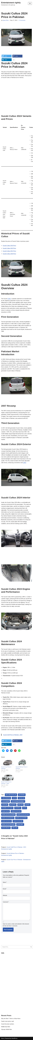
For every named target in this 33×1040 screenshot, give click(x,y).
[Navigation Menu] (30, 3)
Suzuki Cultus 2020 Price (9, 253)
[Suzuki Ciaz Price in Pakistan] (7, 762)
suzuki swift (20, 824)
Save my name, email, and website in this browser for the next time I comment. (16, 924)
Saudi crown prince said (7, 1021)
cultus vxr (5, 804)
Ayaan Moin (6, 20)
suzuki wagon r (6, 827)
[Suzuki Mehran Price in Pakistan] (22, 762)
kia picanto (13, 804)
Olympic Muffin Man (6, 1029)
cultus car (21, 798)
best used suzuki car (11, 794)
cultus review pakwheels (18, 801)
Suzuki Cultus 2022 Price (9, 248)
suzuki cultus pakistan (8, 817)
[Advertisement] (16, 97)
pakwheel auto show (7, 807)
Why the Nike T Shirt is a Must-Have (10, 1018)
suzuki (24, 807)
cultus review (5, 801)
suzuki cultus (5, 811)
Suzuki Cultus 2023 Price (9, 245)
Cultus (9, 298)
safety (24, 462)
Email (5, 888)
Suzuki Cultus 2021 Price (9, 251)
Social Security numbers (7, 1024)
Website (5, 895)
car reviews (22, 794)
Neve (2, 1038)
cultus (14, 798)
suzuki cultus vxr (17, 821)
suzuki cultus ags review (8, 814)
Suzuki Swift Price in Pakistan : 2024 (12, 734)
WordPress (14, 1038)
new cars (20, 804)
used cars (14, 827)
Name (5, 882)
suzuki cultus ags (16, 811)
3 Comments (22, 20)
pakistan (27, 804)
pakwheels (18, 807)
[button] (7, 56)
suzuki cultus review (21, 817)
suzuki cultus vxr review (8, 824)
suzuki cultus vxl (6, 821)
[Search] (31, 946)
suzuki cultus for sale (23, 814)
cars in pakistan (6, 798)
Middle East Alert (5, 1026)
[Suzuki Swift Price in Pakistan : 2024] (7, 777)
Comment (6, 902)
